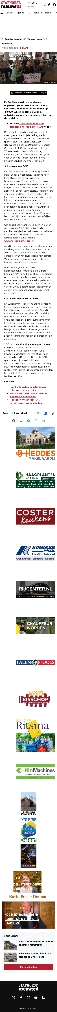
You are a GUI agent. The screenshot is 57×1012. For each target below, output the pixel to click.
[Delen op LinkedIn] (45, 413)
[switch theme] (50, 5)
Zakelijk (38, 12)
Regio (48, 12)
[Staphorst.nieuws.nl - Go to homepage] (28, 987)
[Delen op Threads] (52, 413)
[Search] (45, 4)
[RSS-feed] (43, 997)
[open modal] (54, 4)
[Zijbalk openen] (1, 12)
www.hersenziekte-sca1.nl (19, 241)
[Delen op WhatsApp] (38, 413)
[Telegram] (28, 420)
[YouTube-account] (36, 997)
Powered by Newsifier (28, 1008)
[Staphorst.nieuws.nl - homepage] (11, 4)
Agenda (20, 12)
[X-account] (13, 997)
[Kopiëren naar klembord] (36, 420)
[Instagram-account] (28, 997)
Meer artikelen (28, 967)
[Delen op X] (21, 420)
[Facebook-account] (21, 997)
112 (28, 12)
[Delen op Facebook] (13, 420)
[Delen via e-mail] (43, 420)
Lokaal (9, 12)
